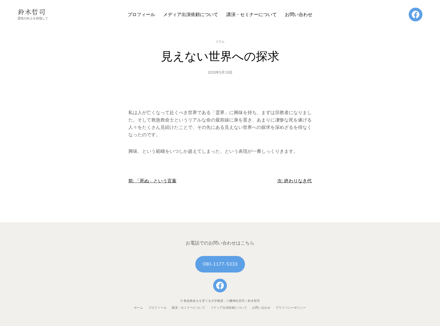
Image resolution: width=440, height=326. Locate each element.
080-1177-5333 (220, 264)
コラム (220, 41)
